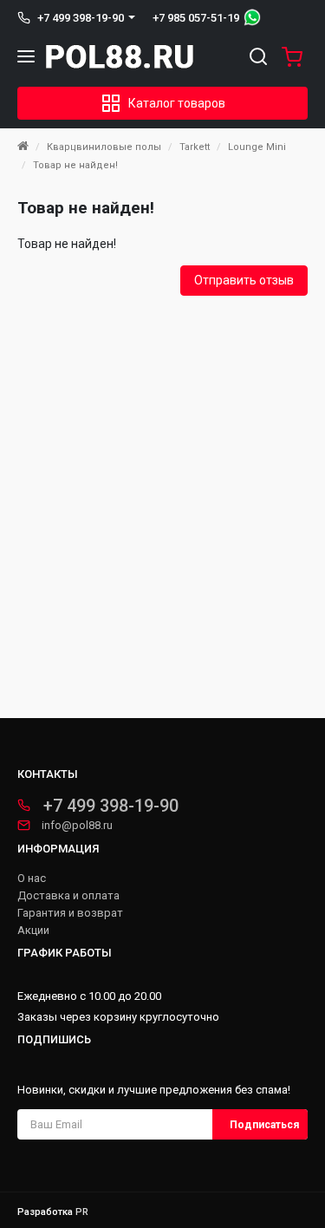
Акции (33, 930)
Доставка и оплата (68, 896)
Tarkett (194, 147)
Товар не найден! (75, 165)
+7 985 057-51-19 (196, 17)
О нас (31, 878)
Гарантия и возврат (70, 913)
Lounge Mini (257, 147)
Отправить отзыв (244, 280)
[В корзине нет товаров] (288, 56)
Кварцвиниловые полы (104, 147)
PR (81, 1212)
